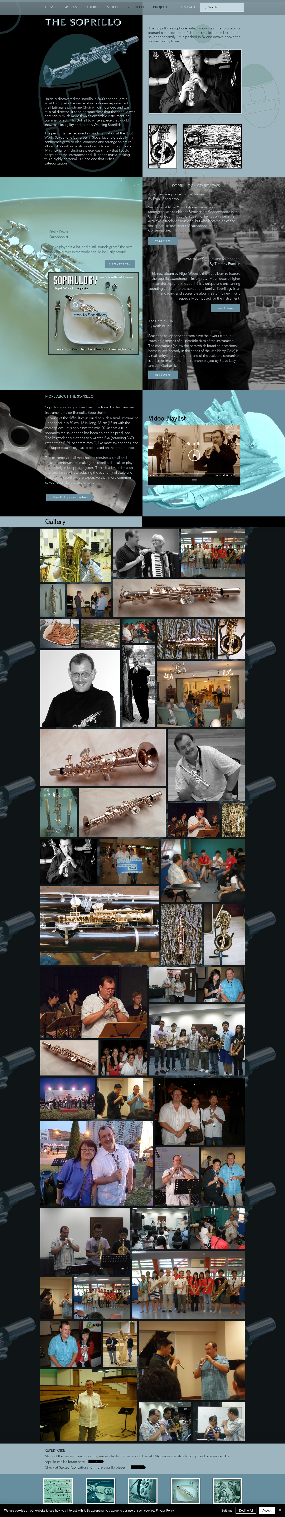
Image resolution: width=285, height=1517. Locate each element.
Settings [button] (227, 1510)
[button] (120, 264)
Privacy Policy (165, 1510)
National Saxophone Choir (70, 107)
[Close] (279, 1510)
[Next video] (231, 451)
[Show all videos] (194, 481)
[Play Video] (194, 455)
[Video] (75, 304)
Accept (266, 1510)
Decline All (246, 1510)
